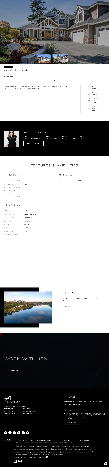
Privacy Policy (70, 418)
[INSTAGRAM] (5, 432)
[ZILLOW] (27, 432)
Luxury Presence (45, 440)
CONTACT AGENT (33, 143)
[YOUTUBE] (18, 432)
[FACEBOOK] (10, 432)
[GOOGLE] (23, 432)
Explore (67, 306)
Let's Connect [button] (13, 370)
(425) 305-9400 (51, 138)
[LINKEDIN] (14, 432)
